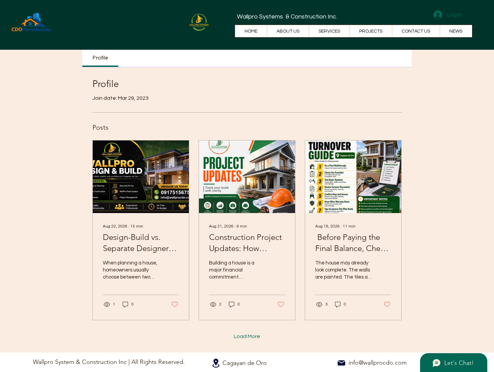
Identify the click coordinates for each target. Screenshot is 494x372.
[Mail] (341, 363)
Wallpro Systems (260, 16)
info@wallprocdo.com (377, 362)
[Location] (215, 363)
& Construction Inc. (310, 16)
